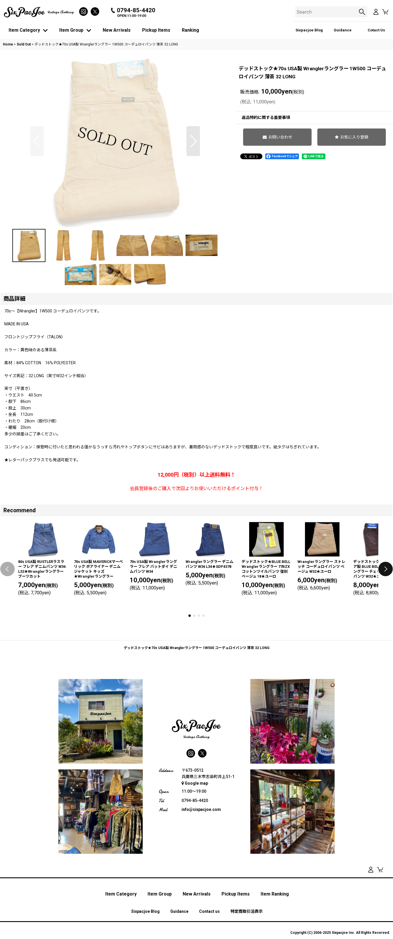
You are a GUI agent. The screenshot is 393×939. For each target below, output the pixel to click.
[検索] (362, 11)
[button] (37, 141)
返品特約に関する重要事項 (266, 117)
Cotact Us (376, 30)
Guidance (343, 30)
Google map (196, 783)
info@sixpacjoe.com (201, 809)
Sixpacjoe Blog (309, 30)
